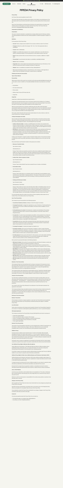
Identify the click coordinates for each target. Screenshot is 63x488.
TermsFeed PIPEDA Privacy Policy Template (25, 27)
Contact (24, 3)
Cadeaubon (19, 3)
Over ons (13, 3)
